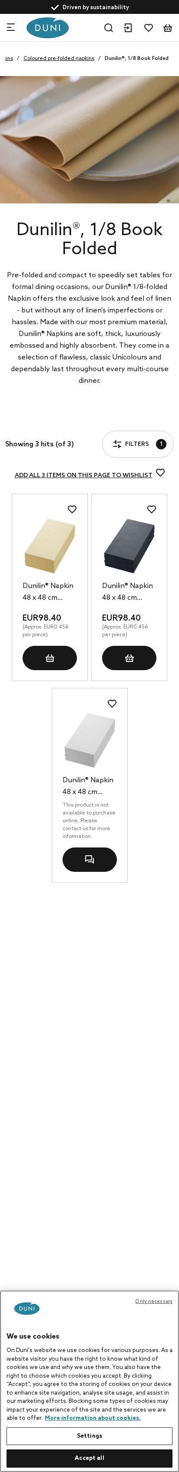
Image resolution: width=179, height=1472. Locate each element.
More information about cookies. (93, 1418)
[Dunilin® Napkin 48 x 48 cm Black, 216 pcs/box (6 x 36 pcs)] (129, 546)
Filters (38, 420)
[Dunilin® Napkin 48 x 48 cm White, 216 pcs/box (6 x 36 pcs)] (90, 740)
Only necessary (153, 1302)
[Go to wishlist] (148, 27)
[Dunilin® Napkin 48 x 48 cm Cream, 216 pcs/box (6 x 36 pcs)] (50, 546)
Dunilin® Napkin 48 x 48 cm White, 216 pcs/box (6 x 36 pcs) (88, 787)
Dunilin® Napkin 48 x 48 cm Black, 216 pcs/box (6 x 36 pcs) (127, 593)
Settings (89, 1436)
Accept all (89, 1458)
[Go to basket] (167, 27)
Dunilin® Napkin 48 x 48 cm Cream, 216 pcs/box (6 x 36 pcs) (48, 593)
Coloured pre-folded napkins (58, 59)
